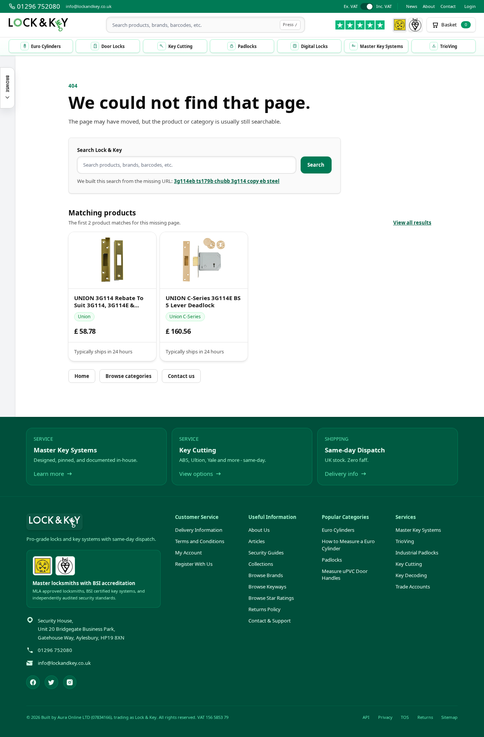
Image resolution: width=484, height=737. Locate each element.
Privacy (385, 717)
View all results (412, 222)
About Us (259, 529)
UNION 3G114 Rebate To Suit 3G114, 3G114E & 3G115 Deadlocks (108, 301)
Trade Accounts (413, 586)
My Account (188, 552)
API (366, 717)
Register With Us (194, 563)
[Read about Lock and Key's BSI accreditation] (415, 25)
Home (81, 376)
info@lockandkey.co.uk (89, 6)
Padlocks (332, 559)
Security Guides (266, 552)
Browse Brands (265, 575)
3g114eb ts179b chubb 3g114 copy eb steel (226, 181)
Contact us (181, 376)
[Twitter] (51, 682)
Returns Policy (264, 609)
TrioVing (405, 541)
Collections (260, 563)
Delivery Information (198, 529)
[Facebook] (32, 682)
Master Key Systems (418, 529)
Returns (425, 717)
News (411, 6)
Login (470, 6)
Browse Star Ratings (271, 598)
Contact (448, 6)
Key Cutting (409, 563)
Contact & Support (269, 620)
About (429, 6)
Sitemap (449, 717)
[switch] (368, 6)
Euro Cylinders (338, 529)
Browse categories (128, 376)
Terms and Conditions (199, 541)
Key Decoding (411, 575)
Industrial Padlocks (417, 552)
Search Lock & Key (99, 150)
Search (315, 164)
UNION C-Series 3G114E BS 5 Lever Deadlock (203, 301)
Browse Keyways (267, 586)
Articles (256, 541)
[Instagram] (70, 682)
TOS (405, 717)
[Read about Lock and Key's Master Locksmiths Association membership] (399, 25)
